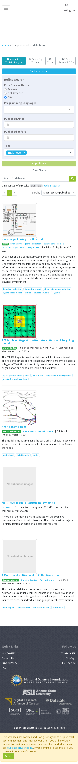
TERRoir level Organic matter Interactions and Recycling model (38, 342)
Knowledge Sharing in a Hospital (22, 239)
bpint (5, 244)
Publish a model (39, 71)
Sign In (71, 10)
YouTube (66, 653)
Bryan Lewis (18, 247)
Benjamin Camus (10, 580)
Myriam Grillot (9, 348)
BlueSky (70, 658)
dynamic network (33, 289)
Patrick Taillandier (11, 431)
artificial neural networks (37, 292)
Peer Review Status (16, 85)
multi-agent (9, 607)
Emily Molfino (16, 244)
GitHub (50, 62)
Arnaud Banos (29, 431)
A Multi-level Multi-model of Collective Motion (31, 575)
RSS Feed (67, 663)
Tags (7, 145)
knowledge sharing (12, 289)
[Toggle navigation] (6, 8)
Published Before (15, 131)
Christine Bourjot (29, 580)
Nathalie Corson (45, 431)
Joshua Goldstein (33, 244)
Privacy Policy (9, 663)
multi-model (24, 607)
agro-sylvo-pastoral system (16, 375)
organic (56, 292)
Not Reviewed (15, 93)
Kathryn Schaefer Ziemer (55, 244)
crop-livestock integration (58, 375)
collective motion (41, 607)
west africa (38, 375)
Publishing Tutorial (36, 61)
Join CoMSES (8, 653)
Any (10, 97)
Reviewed (13, 89)
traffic (35, 455)
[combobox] (39, 110)
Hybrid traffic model (14, 426)
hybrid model (23, 455)
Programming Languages (20, 103)
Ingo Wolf (7, 507)
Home (5, 45)
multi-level (8, 455)
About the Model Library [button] (13, 61)
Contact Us (8, 658)
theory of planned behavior (57, 289)
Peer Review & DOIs (66, 61)
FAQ (4, 667)
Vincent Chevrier (47, 580)
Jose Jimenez (33, 247)
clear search (53, 185)
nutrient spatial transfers (15, 379)
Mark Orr (7, 247)
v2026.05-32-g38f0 (56, 728)
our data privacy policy (20, 747)
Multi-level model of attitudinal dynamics (28, 502)
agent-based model (12, 292)
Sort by (36, 192)
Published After (14, 118)
